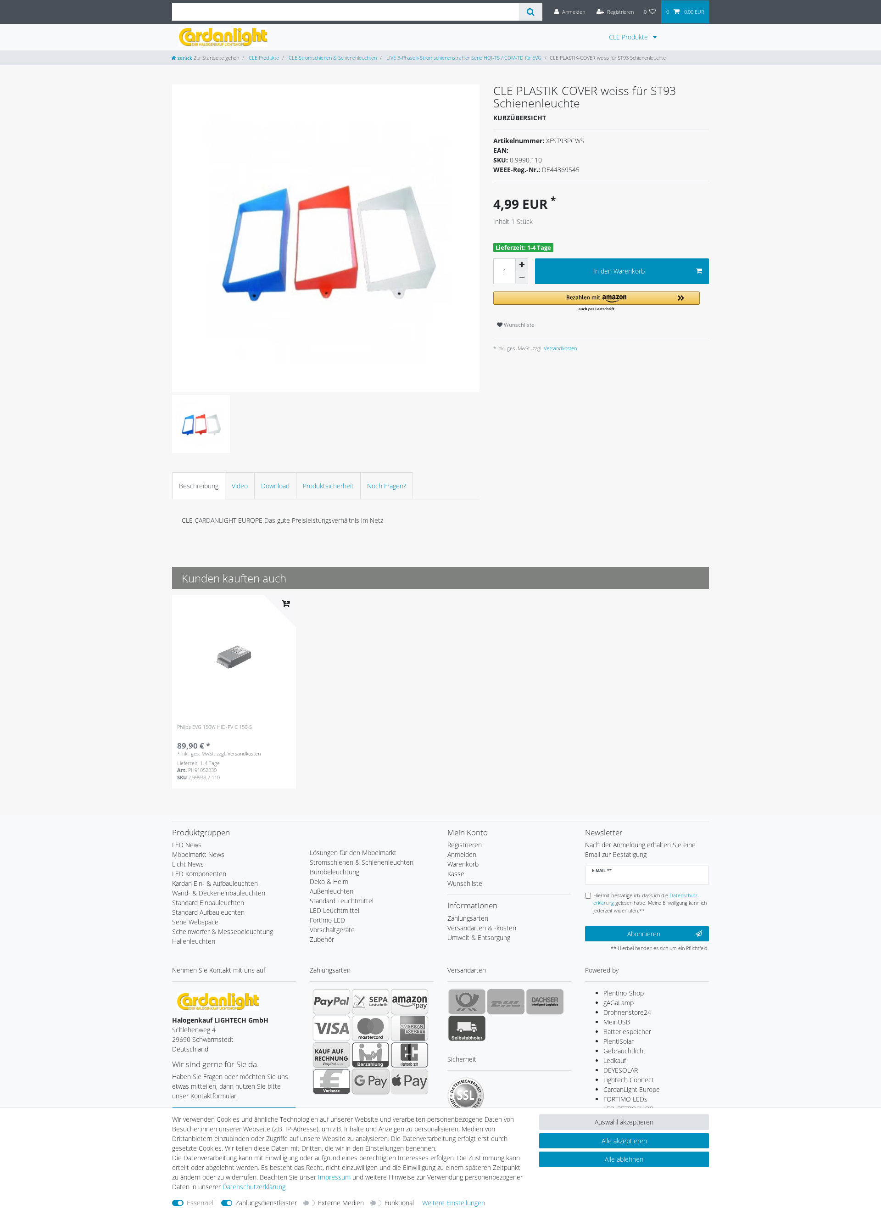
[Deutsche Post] (466, 1001)
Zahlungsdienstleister (266, 1202)
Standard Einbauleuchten (208, 902)
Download (275, 485)
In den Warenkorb (619, 271)
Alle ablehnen (624, 1159)
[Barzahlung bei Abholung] (370, 1054)
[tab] (198, 485)
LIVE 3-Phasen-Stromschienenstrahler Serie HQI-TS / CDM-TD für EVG (463, 57)
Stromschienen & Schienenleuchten (361, 862)
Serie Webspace (195, 921)
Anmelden (461, 854)
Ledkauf (614, 1060)
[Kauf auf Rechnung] (331, 1054)
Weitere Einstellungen (453, 1202)
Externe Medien (341, 1202)
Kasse (455, 873)
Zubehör (322, 939)
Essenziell (201, 1202)
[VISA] (331, 1028)
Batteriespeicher (627, 1031)
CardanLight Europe (631, 1089)
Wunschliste (518, 325)
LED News (186, 844)
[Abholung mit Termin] (466, 1028)
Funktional (399, 1202)
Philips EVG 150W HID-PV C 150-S (214, 727)
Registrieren (464, 844)
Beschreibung (198, 485)
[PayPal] (331, 1001)
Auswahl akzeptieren (624, 1122)
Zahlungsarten (467, 918)
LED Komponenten (199, 873)
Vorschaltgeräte (332, 929)
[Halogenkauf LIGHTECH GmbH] (218, 1000)
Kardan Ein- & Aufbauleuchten (215, 883)
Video (240, 485)
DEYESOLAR (620, 1070)
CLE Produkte (629, 37)
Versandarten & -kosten (481, 927)
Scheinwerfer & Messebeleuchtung (222, 931)
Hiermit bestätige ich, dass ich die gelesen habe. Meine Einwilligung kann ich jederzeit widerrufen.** (650, 903)
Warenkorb (463, 864)
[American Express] (409, 1028)
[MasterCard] (370, 1028)
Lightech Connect (628, 1079)
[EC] (409, 1054)
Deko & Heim (329, 881)
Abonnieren (643, 933)
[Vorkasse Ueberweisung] (331, 1081)
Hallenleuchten (193, 941)
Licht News (188, 864)
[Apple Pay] (409, 1081)
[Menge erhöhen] (521, 264)
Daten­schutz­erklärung (254, 1186)
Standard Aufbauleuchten (208, 912)
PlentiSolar (618, 1041)
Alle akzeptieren (624, 1140)
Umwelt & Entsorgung (478, 937)
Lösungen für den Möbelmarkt (353, 852)
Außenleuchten (331, 891)
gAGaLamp (618, 1002)
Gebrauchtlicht (624, 1050)
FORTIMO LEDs (625, 1099)
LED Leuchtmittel (334, 910)
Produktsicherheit (328, 485)
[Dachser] (544, 1001)
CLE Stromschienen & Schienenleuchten (332, 57)
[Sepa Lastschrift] (370, 1001)
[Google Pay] (370, 1081)
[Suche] (530, 12)
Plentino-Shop (623, 993)
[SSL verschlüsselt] (465, 1095)
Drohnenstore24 (627, 1012)
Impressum (334, 1177)
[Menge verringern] (521, 277)
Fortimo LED (327, 920)
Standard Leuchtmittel (342, 900)
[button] (596, 301)
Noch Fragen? (386, 485)
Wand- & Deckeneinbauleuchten (218, 893)
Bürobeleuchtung (334, 871)
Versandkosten (559, 348)
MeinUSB (616, 1022)
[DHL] (505, 1001)
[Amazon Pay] (409, 1001)
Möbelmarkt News (198, 854)
